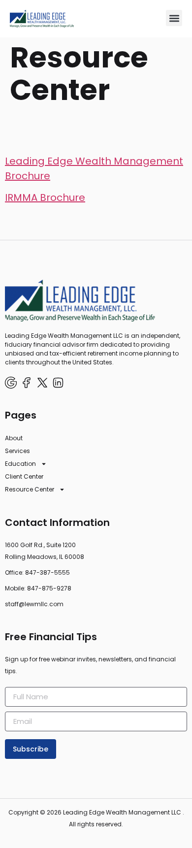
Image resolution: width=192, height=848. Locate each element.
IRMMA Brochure (45, 197)
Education (20, 463)
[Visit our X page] (42, 383)
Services (17, 451)
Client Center (24, 476)
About (14, 438)
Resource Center (29, 489)
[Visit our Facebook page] (26, 383)
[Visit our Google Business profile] (11, 383)
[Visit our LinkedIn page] (58, 383)
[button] (174, 18)
